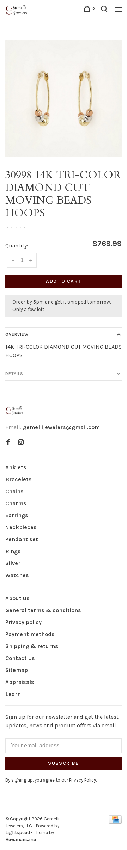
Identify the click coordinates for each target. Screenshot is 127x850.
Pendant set (21, 539)
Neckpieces (21, 527)
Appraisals (19, 682)
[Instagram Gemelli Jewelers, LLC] (21, 442)
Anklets (15, 467)
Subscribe (63, 763)
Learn (13, 694)
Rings (13, 551)
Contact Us (20, 658)
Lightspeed (17, 832)
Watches (17, 575)
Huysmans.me (20, 839)
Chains (14, 491)
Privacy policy (23, 622)
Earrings (16, 515)
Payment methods (30, 634)
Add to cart (63, 281)
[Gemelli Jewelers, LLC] (14, 410)
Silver (12, 563)
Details (14, 373)
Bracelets (18, 479)
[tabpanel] (63, 98)
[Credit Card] (115, 821)
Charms (15, 503)
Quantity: (16, 245)
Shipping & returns (31, 646)
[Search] (105, 10)
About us (17, 598)
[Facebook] (8, 442)
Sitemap (16, 670)
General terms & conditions (43, 610)
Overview (17, 334)
